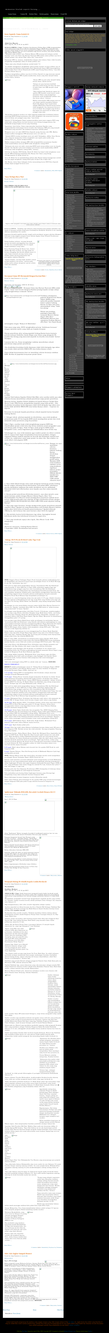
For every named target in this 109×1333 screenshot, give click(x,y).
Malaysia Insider (71, 197)
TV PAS (69, 247)
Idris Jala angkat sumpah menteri (18, 1254)
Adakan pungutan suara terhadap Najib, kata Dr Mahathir (95, 210)
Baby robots (90, 269)
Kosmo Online (9, 181)
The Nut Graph (70, 195)
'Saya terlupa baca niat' (14, 177)
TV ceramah (70, 245)
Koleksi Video (33, 14)
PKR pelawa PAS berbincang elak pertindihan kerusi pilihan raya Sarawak (95, 219)
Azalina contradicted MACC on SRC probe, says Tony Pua (96, 316)
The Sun (69, 172)
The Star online (70, 174)
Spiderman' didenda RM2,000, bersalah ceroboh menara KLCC (30, 792)
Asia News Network (72, 226)
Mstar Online (9, 544)
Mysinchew (69, 228)
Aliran (68, 137)
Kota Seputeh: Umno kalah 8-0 (17, 34)
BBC (68, 224)
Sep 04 (75, 299)
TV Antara (69, 243)
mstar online (50, 785)
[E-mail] (8, 286)
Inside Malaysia (71, 208)
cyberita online (70, 202)
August (73, 355)
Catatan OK (23, 14)
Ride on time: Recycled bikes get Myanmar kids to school (95, 277)
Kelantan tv (69, 238)
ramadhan (51, 269)
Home (34, 1310)
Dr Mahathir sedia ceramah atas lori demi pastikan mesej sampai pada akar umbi (96, 224)
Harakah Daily (70, 142)
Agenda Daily (70, 169)
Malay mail (69, 215)
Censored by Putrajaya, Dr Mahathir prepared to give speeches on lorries (96, 310)
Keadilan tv (69, 236)
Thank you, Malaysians (93, 304)
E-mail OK (64, 14)
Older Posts (60, 1310)
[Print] (13, 286)
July (72, 357)
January (73, 370)
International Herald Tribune (74, 220)
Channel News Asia (71, 200)
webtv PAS (69, 248)
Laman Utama (12, 14)
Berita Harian (70, 183)
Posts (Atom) (16, 1313)
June (72, 359)
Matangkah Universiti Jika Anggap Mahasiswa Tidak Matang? (95, 139)
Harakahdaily (9, 38)
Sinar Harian (70, 171)
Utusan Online (70, 185)
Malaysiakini (9, 1258)
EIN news (69, 213)
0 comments (37, 170)
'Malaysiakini (9, 796)
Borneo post (70, 217)
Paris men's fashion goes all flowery (96, 271)
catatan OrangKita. (74, 1325)
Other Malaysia (70, 199)
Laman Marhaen (71, 146)
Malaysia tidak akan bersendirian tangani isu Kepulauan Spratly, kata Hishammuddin (95, 215)
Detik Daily (69, 141)
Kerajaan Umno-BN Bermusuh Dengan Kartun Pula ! (25, 276)
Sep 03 (75, 301)
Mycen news (70, 211)
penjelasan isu (52, 1247)
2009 (69, 292)
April (72, 364)
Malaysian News (71, 206)
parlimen (59, 1305)
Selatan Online (70, 153)
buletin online (50, 533)
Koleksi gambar (44, 14)
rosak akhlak (58, 269)
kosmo (47, 269)
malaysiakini (54, 875)
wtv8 (68, 250)
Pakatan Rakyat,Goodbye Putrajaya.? (96, 141)
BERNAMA (70, 180)
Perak (55, 785)
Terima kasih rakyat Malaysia (94, 208)
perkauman (59, 1247)
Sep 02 (75, 304)
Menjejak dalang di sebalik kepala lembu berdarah (26, 882)
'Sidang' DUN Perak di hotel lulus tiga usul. (23, 540)
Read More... (9, 168)
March (72, 366)
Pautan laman (55, 14)
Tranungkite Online (72, 159)
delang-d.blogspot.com (69, 1331)
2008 (69, 373)
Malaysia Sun (70, 209)
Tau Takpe (16, 5)
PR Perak (59, 785)
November (73, 293)
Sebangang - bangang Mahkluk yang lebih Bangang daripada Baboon (96, 135)
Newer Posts (6, 1310)
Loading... (88, 119)
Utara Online (70, 161)
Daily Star (69, 204)
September (73, 296)
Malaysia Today (71, 148)
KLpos (68, 144)
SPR (53, 170)
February (73, 368)
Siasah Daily (70, 155)
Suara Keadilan (70, 157)
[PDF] (18, 286)
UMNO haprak (58, 170)
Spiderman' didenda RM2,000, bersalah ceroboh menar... (79, 333)
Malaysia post (70, 219)
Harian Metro (70, 176)
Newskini (69, 152)
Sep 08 (75, 297)
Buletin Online (9, 280)
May (72, 361)
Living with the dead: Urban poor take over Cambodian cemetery (95, 274)
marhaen (60, 875)
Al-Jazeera (69, 222)
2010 (69, 290)
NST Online (70, 181)
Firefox (90, 1331)
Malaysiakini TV (71, 239)
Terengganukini (71, 241)
